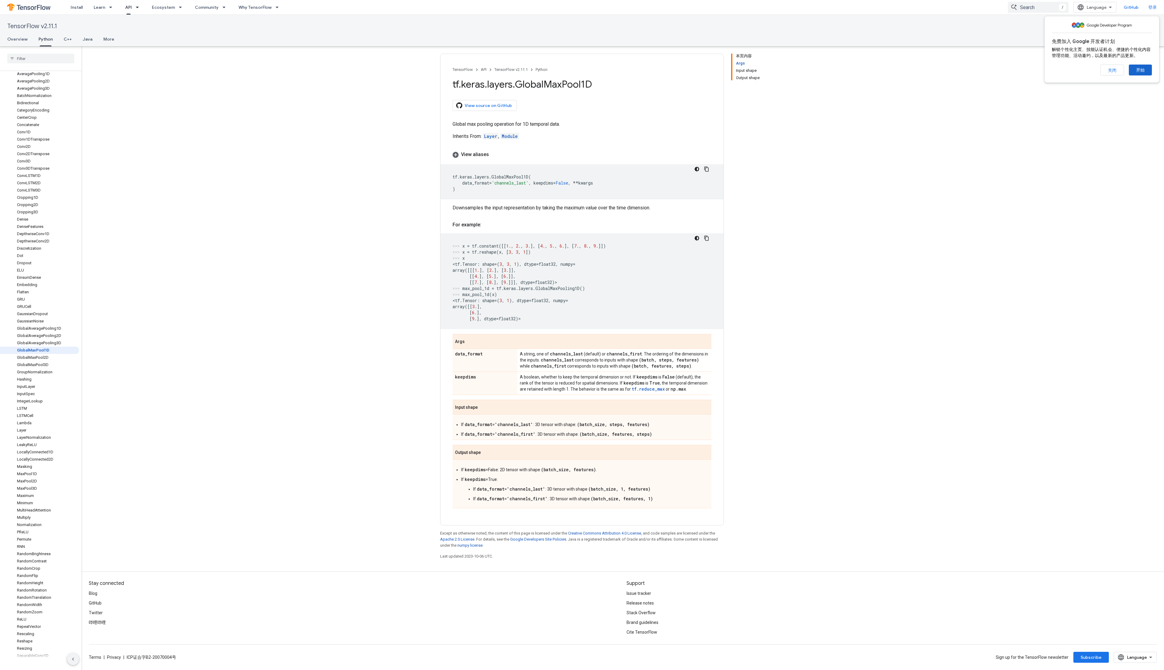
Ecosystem (163, 7)
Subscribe (1091, 657)
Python (45, 39)
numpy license (470, 545)
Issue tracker (639, 593)
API (128, 7)
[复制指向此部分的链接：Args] (471, 341)
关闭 (1112, 70)
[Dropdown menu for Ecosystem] (182, 7)
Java (87, 39)
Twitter (96, 612)
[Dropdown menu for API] (139, 7)
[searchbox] (40, 58)
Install (77, 7)
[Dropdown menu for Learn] (112, 7)
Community (207, 7)
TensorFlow (463, 69)
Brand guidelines (642, 622)
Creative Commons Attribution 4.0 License (604, 533)
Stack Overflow (641, 612)
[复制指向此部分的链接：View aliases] (495, 154)
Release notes (640, 603)
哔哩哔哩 (97, 622)
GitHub (1131, 7)
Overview (17, 39)
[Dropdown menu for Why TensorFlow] (279, 7)
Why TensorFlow (255, 7)
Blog (93, 593)
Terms (95, 657)
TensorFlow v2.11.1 (32, 26)
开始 (1140, 70)
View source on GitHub (488, 105)
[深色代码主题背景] (697, 169)
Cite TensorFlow (642, 632)
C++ (68, 39)
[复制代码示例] (706, 169)
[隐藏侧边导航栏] (73, 659)
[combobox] (1038, 7)
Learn (99, 7)
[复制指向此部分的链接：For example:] (487, 224)
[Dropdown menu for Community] (226, 7)
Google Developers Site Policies (538, 539)
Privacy (114, 657)
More (108, 39)
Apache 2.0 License (457, 539)
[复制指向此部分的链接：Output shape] (487, 452)
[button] (582, 154)
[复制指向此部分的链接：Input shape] (484, 407)
